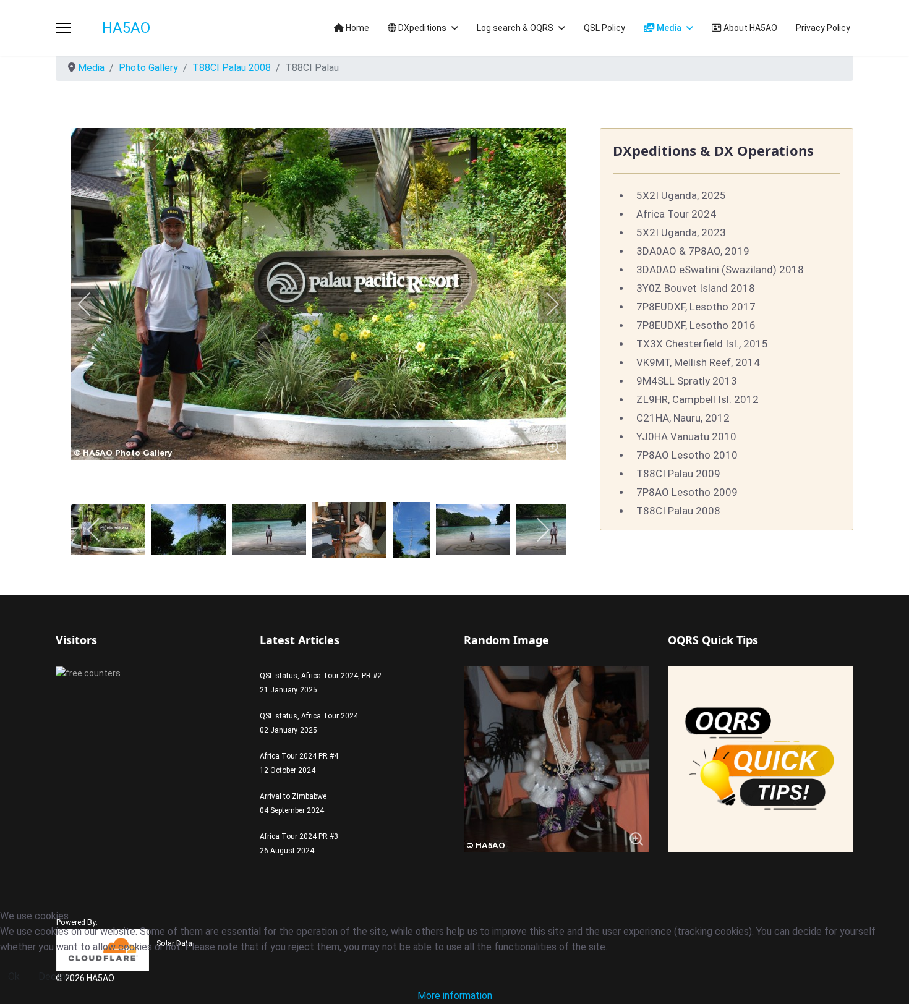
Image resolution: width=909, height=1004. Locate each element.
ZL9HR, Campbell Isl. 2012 (697, 399)
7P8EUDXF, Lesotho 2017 (696, 306)
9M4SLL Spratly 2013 (686, 381)
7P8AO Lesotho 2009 (687, 492)
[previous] (92, 304)
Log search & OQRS (515, 28)
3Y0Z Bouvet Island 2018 (695, 288)
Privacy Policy (823, 28)
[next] (544, 304)
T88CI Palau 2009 (678, 473)
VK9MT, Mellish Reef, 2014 (698, 362)
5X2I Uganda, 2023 (681, 232)
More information (454, 996)
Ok (14, 976)
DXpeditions (421, 28)
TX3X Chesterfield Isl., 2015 (702, 344)
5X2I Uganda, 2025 (681, 195)
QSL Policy (604, 28)
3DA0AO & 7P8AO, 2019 (692, 251)
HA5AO (126, 27)
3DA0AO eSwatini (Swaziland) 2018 (720, 269)
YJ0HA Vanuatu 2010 (686, 436)
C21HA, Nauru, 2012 (683, 418)
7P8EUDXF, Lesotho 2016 (696, 325)
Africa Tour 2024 (676, 214)
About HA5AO (749, 28)
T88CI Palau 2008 (678, 510)
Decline (54, 976)
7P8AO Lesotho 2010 (687, 455)
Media (668, 28)
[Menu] (63, 28)
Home (356, 28)
